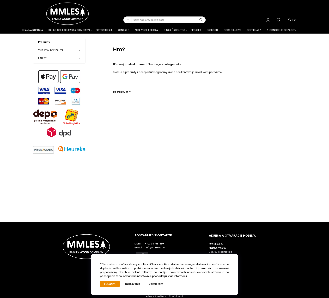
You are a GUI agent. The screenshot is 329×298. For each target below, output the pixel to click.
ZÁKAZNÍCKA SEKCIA (146, 30)
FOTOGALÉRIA (104, 30)
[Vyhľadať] (127, 19)
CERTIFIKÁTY (254, 30)
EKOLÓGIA (212, 30)
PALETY (42, 58)
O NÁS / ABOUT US (174, 30)
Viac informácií (177, 276)
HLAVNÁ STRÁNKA (32, 30)
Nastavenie (132, 284)
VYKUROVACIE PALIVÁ (50, 50)
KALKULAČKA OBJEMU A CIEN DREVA (69, 30)
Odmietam (156, 284)
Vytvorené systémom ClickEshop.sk (164, 296)
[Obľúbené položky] (279, 20)
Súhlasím (109, 284)
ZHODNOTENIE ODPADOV (281, 30)
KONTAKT (123, 30)
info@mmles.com (156, 247)
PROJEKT (196, 30)
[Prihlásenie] (268, 20)
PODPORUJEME (232, 30)
